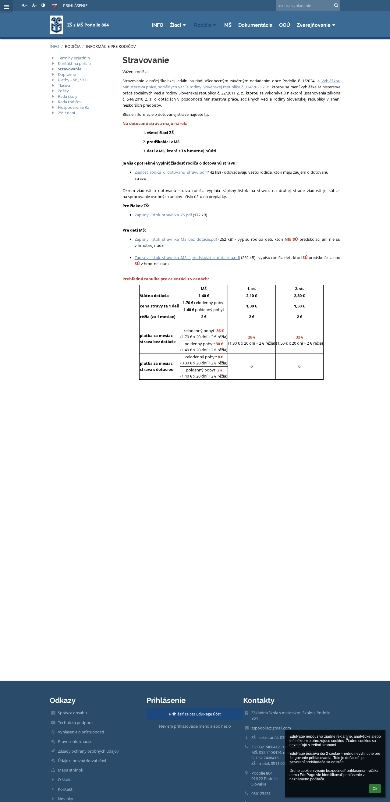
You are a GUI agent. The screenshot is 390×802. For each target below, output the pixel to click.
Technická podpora (75, 722)
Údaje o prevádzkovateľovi (82, 760)
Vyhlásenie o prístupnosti (81, 732)
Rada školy (67, 96)
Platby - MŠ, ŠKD (72, 80)
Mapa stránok (70, 770)
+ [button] (26, 5)
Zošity (63, 91)
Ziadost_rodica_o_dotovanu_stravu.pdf (170, 172)
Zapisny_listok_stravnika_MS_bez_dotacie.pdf (176, 239)
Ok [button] (375, 788)
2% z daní (66, 112)
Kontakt (65, 789)
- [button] (36, 5)
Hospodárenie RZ (73, 107)
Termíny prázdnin (74, 58)
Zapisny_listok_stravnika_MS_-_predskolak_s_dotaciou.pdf (187, 257)
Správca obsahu (72, 712)
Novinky (65, 798)
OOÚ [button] (284, 25)
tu (206, 114)
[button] (43, 5)
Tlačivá (64, 85)
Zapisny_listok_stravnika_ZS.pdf (163, 215)
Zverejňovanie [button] (314, 25)
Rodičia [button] (202, 25)
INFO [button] (157, 25)
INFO (54, 46)
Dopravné (67, 74)
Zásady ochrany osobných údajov (88, 751)
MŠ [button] (228, 25)
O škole (64, 779)
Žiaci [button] (175, 25)
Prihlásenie (75, 5)
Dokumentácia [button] (255, 25)
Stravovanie (70, 69)
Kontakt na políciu (74, 63)
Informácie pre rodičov (111, 46)
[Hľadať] (336, 5)
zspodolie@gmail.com (271, 728)
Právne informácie (74, 741)
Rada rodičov (70, 102)
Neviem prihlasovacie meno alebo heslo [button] (195, 726)
